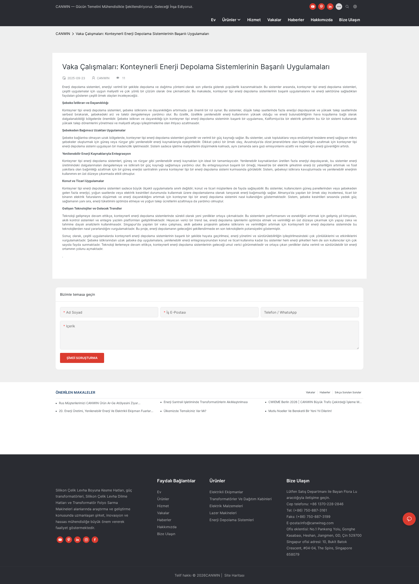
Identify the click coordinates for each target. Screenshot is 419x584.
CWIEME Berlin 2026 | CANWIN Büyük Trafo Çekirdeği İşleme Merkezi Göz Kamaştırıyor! (315, 402)
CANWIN (63, 33)
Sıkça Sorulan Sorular (348, 392)
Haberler (325, 392)
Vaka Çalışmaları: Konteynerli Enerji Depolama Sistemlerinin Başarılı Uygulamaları (142, 33)
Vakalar (310, 392)
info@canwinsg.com (317, 523)
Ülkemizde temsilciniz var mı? (185, 411)
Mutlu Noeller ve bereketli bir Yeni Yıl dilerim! (300, 411)
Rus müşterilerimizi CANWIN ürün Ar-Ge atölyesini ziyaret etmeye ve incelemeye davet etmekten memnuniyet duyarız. (100, 403)
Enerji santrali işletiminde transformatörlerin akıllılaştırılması (206, 402)
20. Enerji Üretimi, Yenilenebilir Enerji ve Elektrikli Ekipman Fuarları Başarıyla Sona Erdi (106, 411)
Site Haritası (233, 575)
